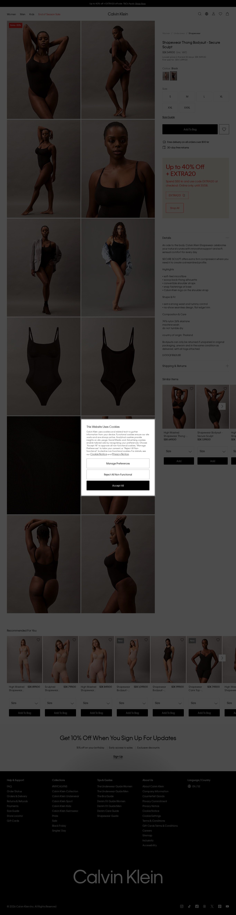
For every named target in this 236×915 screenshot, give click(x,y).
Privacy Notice (120, 454)
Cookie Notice (98, 454)
